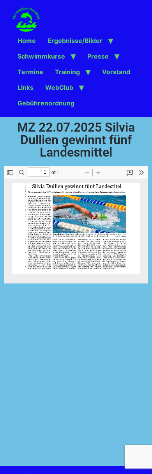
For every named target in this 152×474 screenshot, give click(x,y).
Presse (98, 56)
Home (27, 41)
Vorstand (116, 72)
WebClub (59, 87)
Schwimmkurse (41, 56)
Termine (30, 72)
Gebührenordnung (46, 103)
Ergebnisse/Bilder (75, 41)
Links (26, 87)
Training (67, 72)
